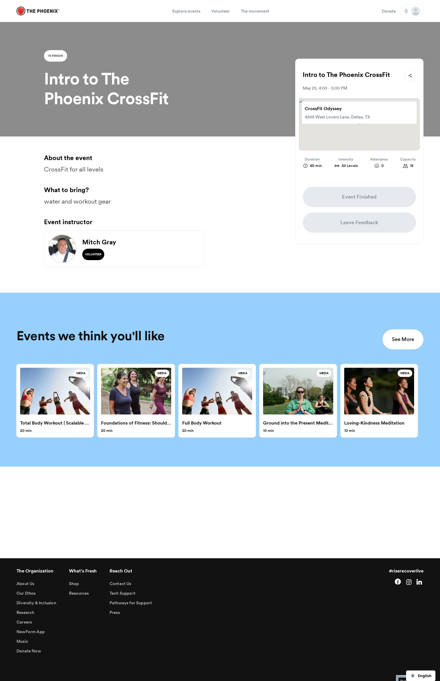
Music (22, 641)
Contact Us (120, 583)
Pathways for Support (131, 602)
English (425, 675)
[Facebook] (398, 581)
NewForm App (30, 631)
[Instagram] (408, 581)
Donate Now (28, 650)
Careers (24, 622)
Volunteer (220, 11)
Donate (389, 11)
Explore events (186, 11)
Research (25, 612)
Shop (74, 583)
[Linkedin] (420, 581)
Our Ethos (26, 593)
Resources (79, 593)
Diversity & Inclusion (36, 602)
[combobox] (420, 675)
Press (115, 612)
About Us (25, 583)
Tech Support (122, 593)
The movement (255, 11)
